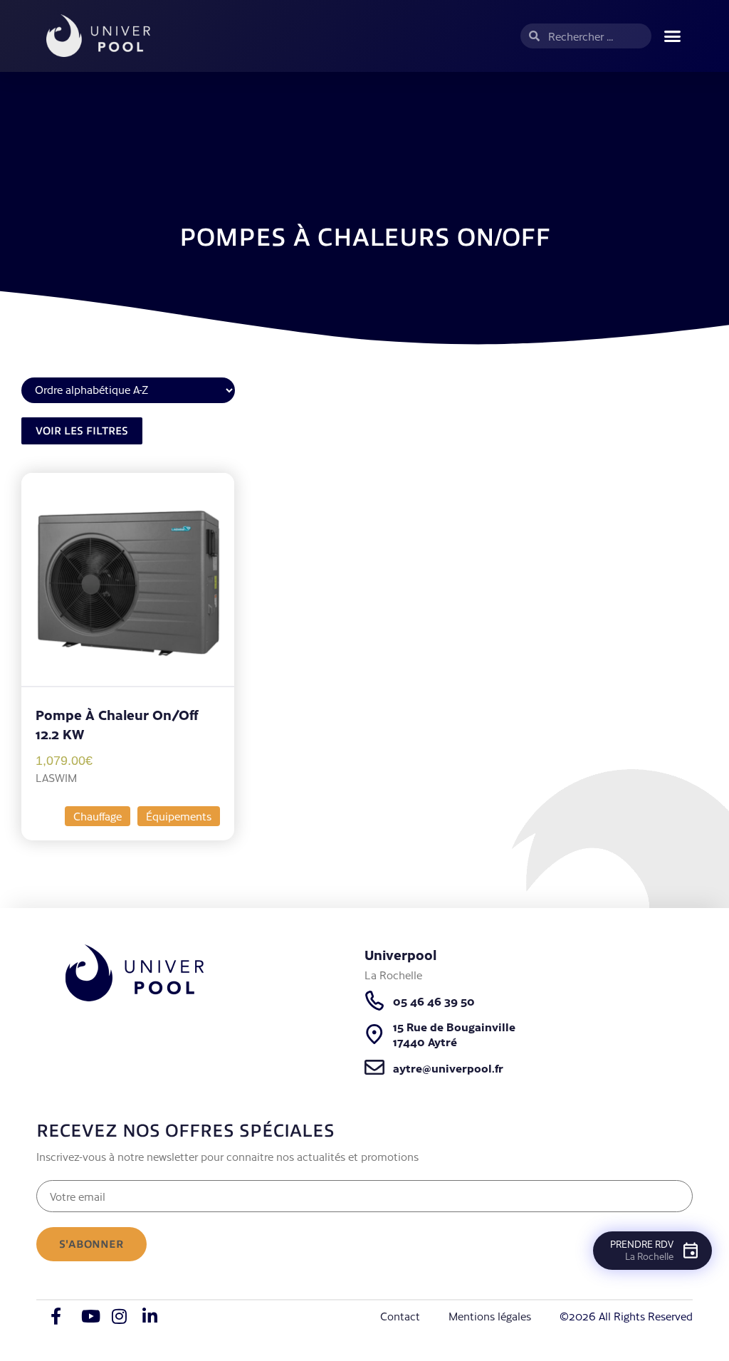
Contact (400, 1315)
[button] (672, 36)
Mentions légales (490, 1315)
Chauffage (97, 815)
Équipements (178, 815)
